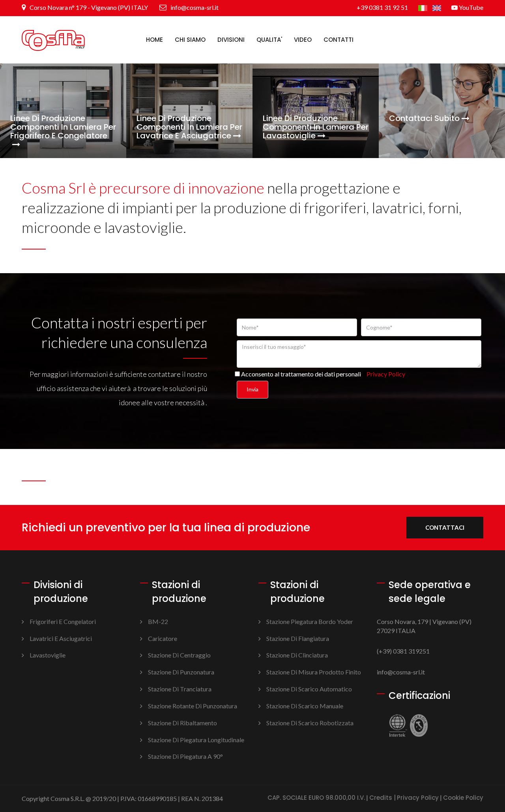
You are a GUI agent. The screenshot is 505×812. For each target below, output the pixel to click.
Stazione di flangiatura (297, 638)
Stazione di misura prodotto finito (313, 672)
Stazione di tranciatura (179, 689)
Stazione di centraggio (179, 655)
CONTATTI (339, 39)
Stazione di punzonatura (181, 672)
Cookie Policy (463, 798)
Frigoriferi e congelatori (63, 621)
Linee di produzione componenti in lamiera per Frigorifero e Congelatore (63, 127)
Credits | (382, 798)
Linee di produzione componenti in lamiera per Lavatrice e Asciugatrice (189, 127)
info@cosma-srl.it (194, 7)
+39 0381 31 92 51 (382, 7)
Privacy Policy (418, 798)
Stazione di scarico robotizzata (310, 722)
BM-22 (158, 621)
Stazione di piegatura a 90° (185, 756)
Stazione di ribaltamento (182, 722)
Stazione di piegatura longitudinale (196, 739)
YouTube (470, 7)
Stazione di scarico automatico (309, 689)
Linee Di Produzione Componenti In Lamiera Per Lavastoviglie (315, 127)
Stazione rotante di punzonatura (192, 706)
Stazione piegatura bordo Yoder (309, 621)
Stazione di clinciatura (297, 655)
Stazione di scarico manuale (304, 706)
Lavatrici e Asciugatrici (61, 638)
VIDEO (303, 39)
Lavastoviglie (47, 655)
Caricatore (162, 638)
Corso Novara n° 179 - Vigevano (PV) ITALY (88, 7)
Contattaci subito (424, 118)
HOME (154, 39)
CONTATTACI (444, 527)
